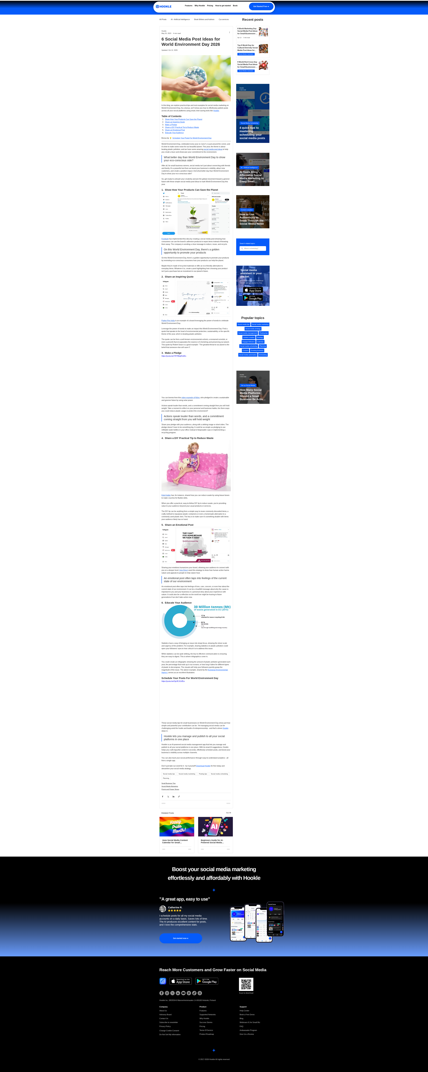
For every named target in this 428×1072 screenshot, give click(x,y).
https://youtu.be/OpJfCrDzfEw (173, 681)
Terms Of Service (206, 1030)
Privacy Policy (165, 1026)
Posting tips (203, 774)
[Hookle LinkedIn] (178, 993)
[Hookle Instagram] (167, 993)
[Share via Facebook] (163, 796)
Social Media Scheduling (249, 123)
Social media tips (169, 774)
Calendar (260, 342)
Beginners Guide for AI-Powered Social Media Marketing (212, 841)
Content (245, 350)
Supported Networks (208, 1015)
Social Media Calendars (246, 54)
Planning (166, 778)
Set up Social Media (248, 385)
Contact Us (163, 1018)
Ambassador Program (248, 1030)
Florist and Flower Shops (170, 789)
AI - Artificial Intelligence (180, 19)
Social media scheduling (219, 774)
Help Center (244, 1011)
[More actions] (229, 32)
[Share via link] (179, 796)
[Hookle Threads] (200, 993)
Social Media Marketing (170, 786)
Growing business (257, 350)
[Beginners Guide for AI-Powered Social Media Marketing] (215, 826)
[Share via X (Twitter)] (168, 796)
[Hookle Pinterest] (189, 993)
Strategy (260, 337)
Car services (224, 19)
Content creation (247, 210)
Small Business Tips (169, 783)
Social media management (247, 333)
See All (228, 813)
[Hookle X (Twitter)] (172, 993)
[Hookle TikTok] (194, 993)
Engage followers (249, 342)
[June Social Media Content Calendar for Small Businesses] (176, 826)
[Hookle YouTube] (183, 993)
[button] (168, 1022)
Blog (241, 1018)
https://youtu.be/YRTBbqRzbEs (174, 356)
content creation (249, 337)
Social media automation (248, 355)
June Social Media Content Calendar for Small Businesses (175, 841)
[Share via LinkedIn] (173, 796)
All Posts (162, 19)
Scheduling (263, 355)
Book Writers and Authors (204, 19)
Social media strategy (253, 329)
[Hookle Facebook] (161, 993)
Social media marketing (187, 774)
